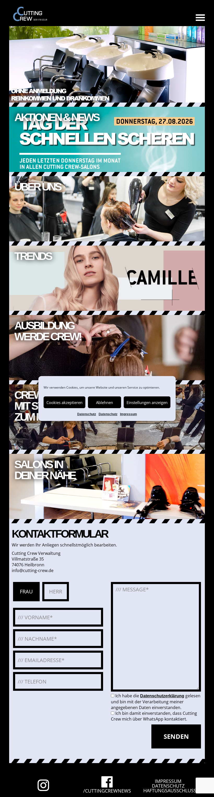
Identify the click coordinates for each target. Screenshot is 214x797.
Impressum (128, 414)
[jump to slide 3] (120, 91)
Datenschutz (86, 414)
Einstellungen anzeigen (147, 402)
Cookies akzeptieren (64, 402)
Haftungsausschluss (169, 790)
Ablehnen (104, 402)
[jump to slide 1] (94, 91)
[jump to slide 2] (107, 91)
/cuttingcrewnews (107, 790)
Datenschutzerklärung (162, 696)
